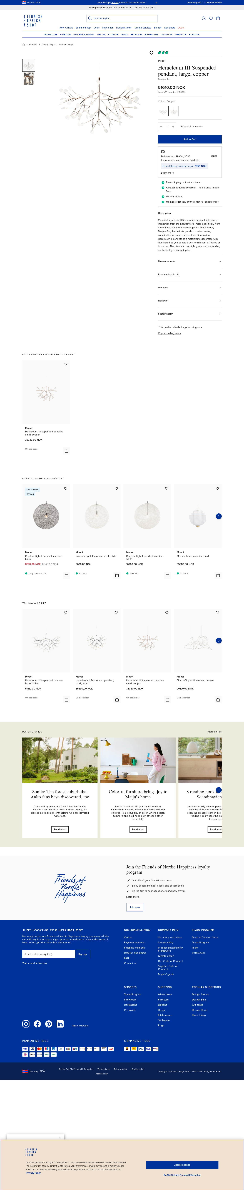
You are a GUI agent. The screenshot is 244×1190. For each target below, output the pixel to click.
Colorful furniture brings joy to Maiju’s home (138, 794)
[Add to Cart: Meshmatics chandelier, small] (218, 575)
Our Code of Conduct (170, 961)
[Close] (60, 1138)
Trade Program (200, 942)
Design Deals (199, 1010)
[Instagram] (25, 1024)
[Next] (219, 790)
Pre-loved (129, 1010)
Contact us (130, 963)
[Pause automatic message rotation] (156, 2)
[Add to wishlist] (151, 52)
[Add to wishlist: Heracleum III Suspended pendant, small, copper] (66, 364)
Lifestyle (180, 34)
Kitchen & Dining (84, 34)
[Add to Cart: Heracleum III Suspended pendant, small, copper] (66, 450)
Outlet (181, 27)
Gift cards (197, 1004)
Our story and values (170, 937)
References (198, 952)
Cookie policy (138, 1069)
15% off (115, 2)
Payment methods (134, 942)
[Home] (23, 44)
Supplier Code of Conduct (167, 968)
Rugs (124, 34)
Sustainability (165, 942)
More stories (215, 731)
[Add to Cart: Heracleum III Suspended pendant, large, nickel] (66, 699)
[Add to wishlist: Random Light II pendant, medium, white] (167, 488)
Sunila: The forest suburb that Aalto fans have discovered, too (60, 794)
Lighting (65, 34)
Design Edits (199, 999)
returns (179, 196)
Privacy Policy (33, 1173)
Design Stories (124, 27)
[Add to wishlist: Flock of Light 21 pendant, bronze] (217, 612)
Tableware (164, 1020)
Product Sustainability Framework (170, 949)
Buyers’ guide (166, 974)
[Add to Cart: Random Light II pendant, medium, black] (66, 575)
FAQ (126, 958)
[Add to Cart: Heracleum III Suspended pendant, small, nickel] (117, 699)
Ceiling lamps (48, 44)
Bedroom (136, 34)
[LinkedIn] (60, 1024)
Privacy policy (120, 1069)
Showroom (130, 999)
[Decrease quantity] (160, 127)
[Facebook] (37, 1024)
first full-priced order (207, 201)
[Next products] (219, 516)
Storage (113, 34)
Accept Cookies (182, 1164)
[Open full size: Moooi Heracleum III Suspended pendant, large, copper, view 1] (99, 101)
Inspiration (107, 27)
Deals (96, 27)
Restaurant (130, 1004)
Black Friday (199, 1015)
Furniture (50, 34)
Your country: (30, 963)
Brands (158, 27)
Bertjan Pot (164, 79)
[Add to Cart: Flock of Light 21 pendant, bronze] (218, 699)
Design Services (143, 27)
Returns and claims (135, 952)
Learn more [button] (167, 172)
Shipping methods (134, 947)
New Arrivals (66, 27)
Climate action (166, 955)
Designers (169, 27)
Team (195, 947)
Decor (101, 34)
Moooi (161, 60)
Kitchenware (165, 1015)
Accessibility (102, 1073)
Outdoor (166, 34)
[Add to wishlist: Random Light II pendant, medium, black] (66, 488)
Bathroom (151, 34)
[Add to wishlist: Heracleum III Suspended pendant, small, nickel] (116, 612)
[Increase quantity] (173, 127)
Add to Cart (189, 139)
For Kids (194, 34)
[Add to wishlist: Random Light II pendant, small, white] (116, 488)
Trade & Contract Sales (205, 937)
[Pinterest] (48, 1024)
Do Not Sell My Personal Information (76, 1069)
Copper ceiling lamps (169, 333)
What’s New (165, 994)
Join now (135, 907)
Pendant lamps (66, 44)
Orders (128, 937)
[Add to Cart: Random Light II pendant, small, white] (117, 575)
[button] (203, 18)
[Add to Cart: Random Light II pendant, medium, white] (167, 575)
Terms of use (104, 1069)
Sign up (82, 954)
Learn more (132, 896)
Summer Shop (83, 27)
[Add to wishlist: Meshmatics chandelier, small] (217, 488)
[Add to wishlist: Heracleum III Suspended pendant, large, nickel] (66, 612)
